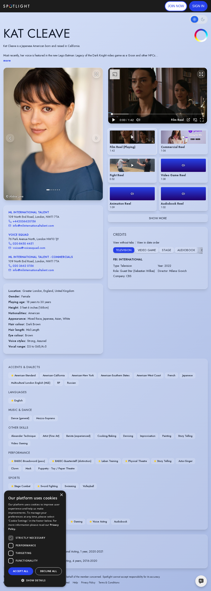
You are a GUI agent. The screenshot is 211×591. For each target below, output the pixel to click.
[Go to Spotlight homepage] (16, 6)
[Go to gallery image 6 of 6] (59, 189)
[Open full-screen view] (96, 74)
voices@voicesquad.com (29, 248)
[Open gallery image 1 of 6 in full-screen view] (53, 134)
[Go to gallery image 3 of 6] (53, 189)
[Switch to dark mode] (199, 19)
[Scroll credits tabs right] (199, 250)
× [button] (61, 495)
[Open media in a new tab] (188, 120)
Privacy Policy (88, 582)
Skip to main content (45, 6)
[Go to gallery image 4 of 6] (55, 189)
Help (75, 582)
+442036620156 (24, 221)
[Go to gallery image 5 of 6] (57, 189)
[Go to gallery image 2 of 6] (51, 189)
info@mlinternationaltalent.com (33, 226)
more (7, 60)
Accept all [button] (20, 571)
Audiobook (186, 250)
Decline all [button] (48, 571)
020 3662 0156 (23, 266)
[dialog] (35, 539)
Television (124, 250)
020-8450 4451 (23, 243)
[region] (157, 95)
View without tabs (123, 242)
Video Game (147, 250)
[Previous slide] (10, 138)
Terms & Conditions (108, 582)
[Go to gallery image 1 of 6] (48, 189)
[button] (198, 6)
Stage (166, 250)
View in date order (148, 242)
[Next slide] (96, 138)
